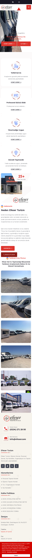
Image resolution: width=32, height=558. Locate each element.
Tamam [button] (16, 555)
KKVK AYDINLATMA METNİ (11, 499)
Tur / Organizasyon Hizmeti (11, 485)
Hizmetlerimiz (8, 43)
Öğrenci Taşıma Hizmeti (10, 481)
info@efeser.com (18, 439)
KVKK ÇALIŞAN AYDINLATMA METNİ (15, 502)
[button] (12, 552)
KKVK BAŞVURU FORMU (11, 511)
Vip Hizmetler (7, 488)
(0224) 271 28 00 (10, 254)
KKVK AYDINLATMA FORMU (12, 508)
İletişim (23, 43)
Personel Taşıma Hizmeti (10, 478)
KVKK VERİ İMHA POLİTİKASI (12, 505)
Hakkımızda (7, 248)
